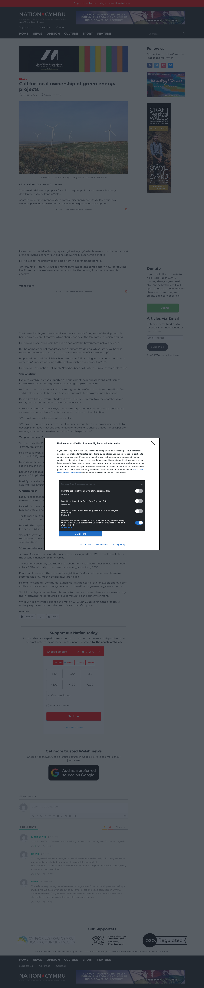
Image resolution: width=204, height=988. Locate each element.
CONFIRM (80, 534)
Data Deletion (85, 544)
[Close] (154, 444)
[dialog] (102, 494)
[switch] (139, 491)
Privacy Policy (118, 544)
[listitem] (102, 484)
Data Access (102, 544)
